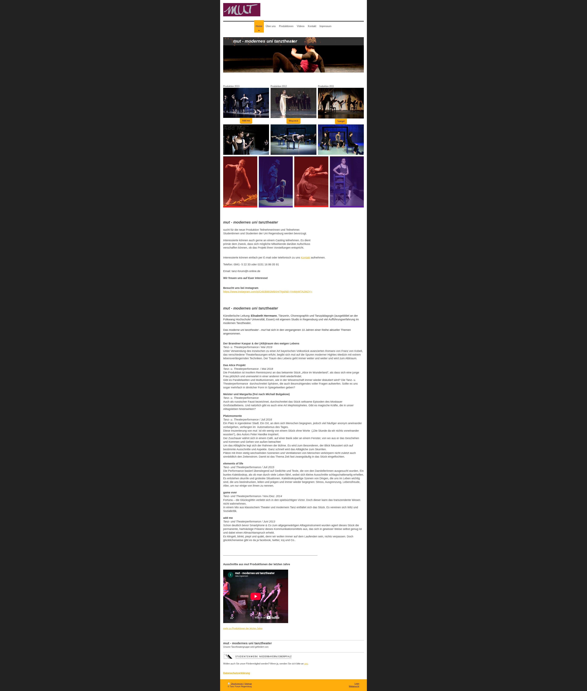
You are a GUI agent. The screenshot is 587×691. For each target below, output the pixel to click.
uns (306, 663)
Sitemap (248, 684)
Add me (246, 120)
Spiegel (341, 121)
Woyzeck (293, 120)
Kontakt (305, 257)
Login (356, 683)
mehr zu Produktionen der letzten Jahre (242, 628)
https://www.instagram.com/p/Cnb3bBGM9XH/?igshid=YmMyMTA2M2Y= (267, 291)
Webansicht (354, 686)
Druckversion (237, 684)
